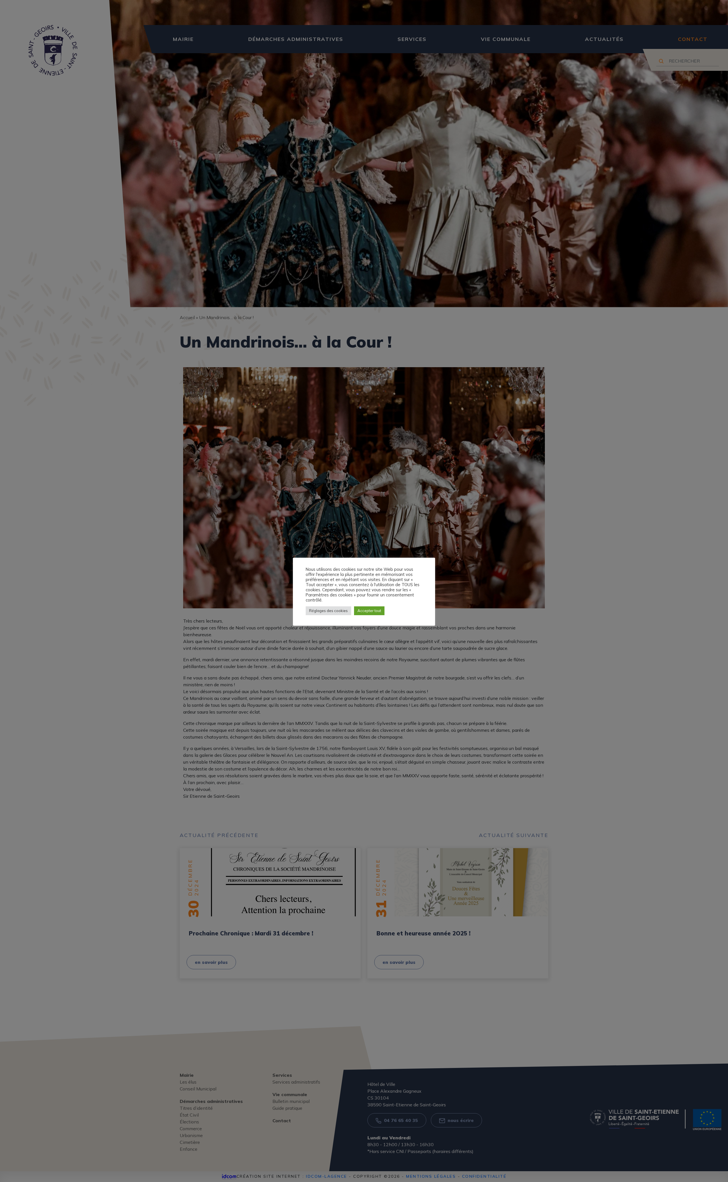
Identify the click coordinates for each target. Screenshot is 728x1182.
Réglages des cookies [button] (328, 610)
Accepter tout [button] (369, 610)
